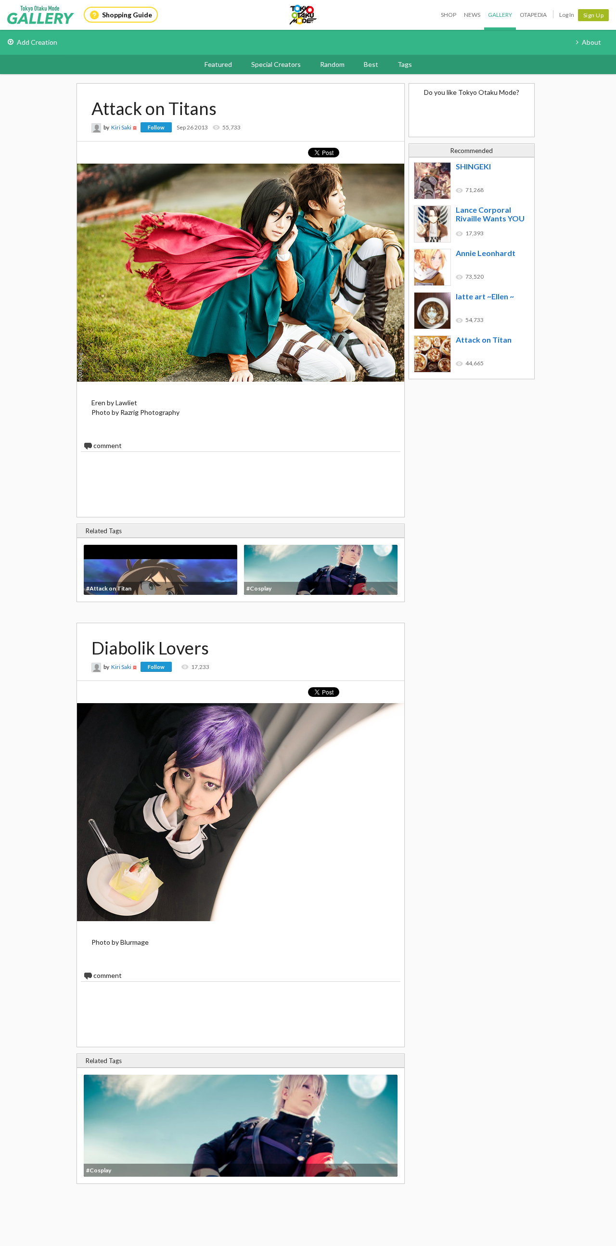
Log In (566, 14)
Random (332, 64)
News (472, 14)
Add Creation (37, 42)
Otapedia (533, 14)
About (591, 42)
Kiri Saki (121, 127)
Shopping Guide (127, 15)
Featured (218, 64)
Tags (405, 64)
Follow (156, 127)
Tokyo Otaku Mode (304, 15)
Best (371, 64)
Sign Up (593, 15)
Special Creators (276, 64)
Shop (448, 14)
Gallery (500, 14)
